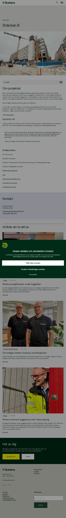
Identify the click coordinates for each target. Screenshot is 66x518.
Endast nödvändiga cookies (33, 269)
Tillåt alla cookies (33, 263)
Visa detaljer (33, 274)
